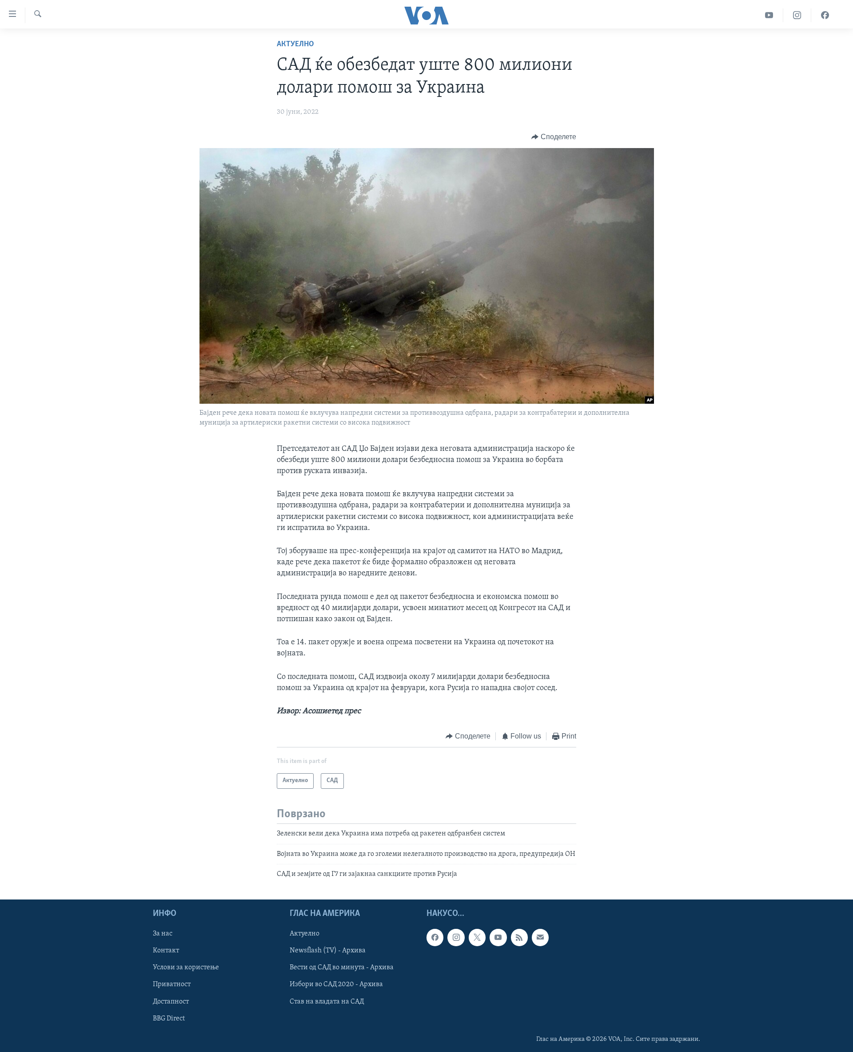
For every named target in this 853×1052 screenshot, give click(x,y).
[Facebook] (825, 15)
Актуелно (295, 44)
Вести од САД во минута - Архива (342, 967)
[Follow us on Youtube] (498, 937)
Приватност (172, 984)
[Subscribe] (540, 937)
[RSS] (519, 937)
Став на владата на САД (327, 1001)
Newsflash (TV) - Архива (328, 950)
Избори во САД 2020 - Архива (336, 984)
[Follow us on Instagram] (455, 937)
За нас (162, 933)
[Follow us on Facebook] (434, 937)
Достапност (171, 1001)
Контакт (166, 950)
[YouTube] (769, 15)
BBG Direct (169, 1018)
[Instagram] (797, 15)
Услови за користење (186, 967)
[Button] (553, 137)
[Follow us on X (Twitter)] (477, 937)
